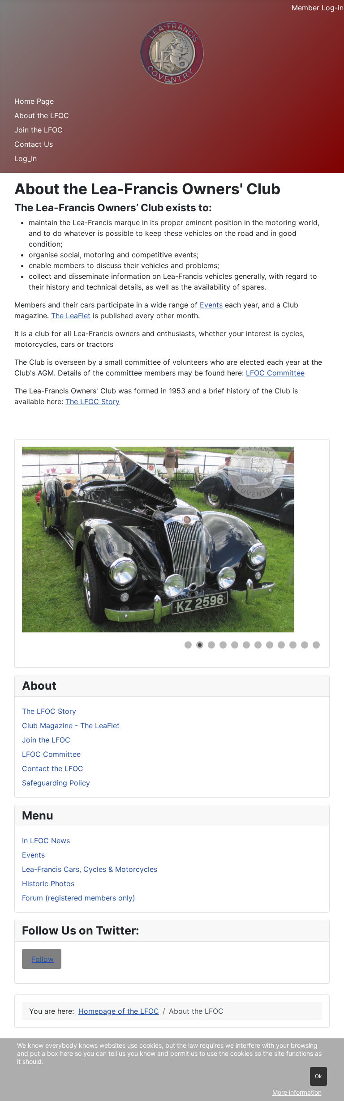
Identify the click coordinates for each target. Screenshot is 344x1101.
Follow (43, 959)
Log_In (25, 158)
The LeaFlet (70, 315)
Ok (318, 1076)
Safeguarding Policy (56, 782)
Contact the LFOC (52, 768)
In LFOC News (46, 840)
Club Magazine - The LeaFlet (71, 725)
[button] (295, 540)
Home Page (34, 101)
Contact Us (33, 144)
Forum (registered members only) (78, 897)
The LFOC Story (49, 711)
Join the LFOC (38, 129)
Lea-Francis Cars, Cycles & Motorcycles (89, 869)
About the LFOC (41, 115)
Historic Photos (48, 883)
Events (33, 854)
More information (297, 1092)
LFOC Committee (51, 754)
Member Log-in (318, 7)
